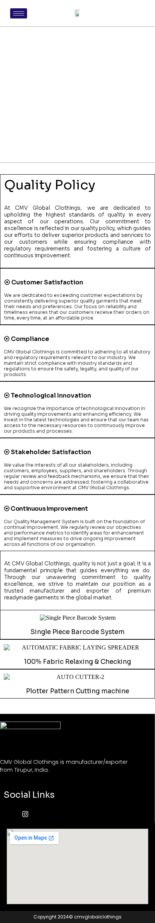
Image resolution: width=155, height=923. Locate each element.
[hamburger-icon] (18, 13)
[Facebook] (11, 814)
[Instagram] (27, 814)
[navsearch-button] (137, 13)
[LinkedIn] (44, 814)
